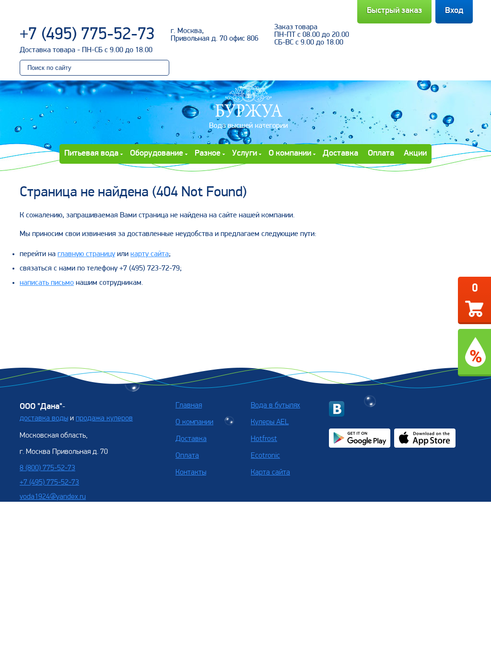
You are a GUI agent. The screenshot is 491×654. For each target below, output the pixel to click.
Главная (188, 405)
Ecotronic (265, 456)
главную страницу (86, 254)
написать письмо (47, 283)
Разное (208, 153)
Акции (415, 153)
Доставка (340, 153)
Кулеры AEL (270, 422)
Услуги (244, 153)
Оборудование (156, 153)
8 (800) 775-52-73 (47, 468)
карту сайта (149, 254)
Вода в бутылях (275, 405)
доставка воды (44, 418)
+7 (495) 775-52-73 (87, 35)
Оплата (381, 153)
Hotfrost (264, 439)
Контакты (190, 472)
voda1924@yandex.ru (53, 497)
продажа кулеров (104, 418)
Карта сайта (270, 472)
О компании (290, 153)
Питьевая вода (91, 153)
